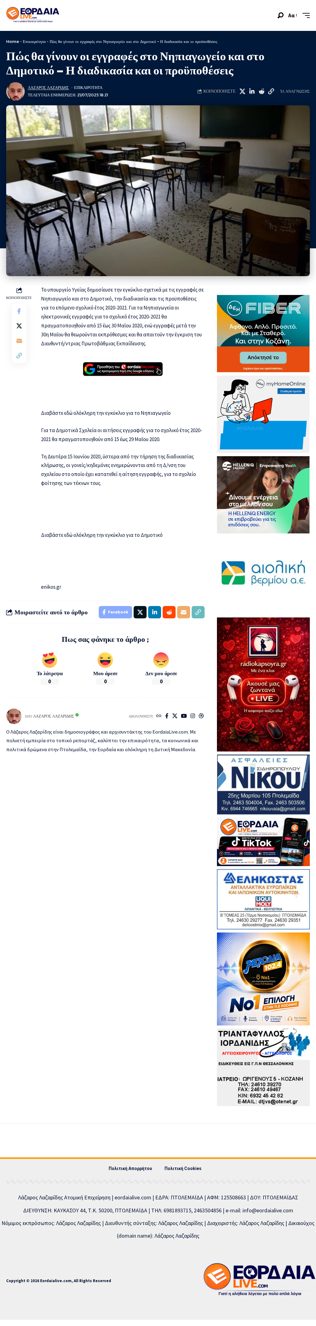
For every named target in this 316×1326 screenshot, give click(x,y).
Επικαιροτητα (88, 87)
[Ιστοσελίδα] (159, 716)
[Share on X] (242, 91)
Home (12, 41)
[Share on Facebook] (19, 311)
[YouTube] (183, 716)
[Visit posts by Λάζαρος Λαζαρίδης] (15, 91)
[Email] (19, 340)
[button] (280, 15)
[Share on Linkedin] (251, 91)
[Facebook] (166, 716)
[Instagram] (193, 716)
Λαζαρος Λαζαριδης (48, 87)
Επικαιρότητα (34, 41)
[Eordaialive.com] (32, 15)
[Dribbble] (201, 716)
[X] (175, 716)
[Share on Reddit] (261, 91)
